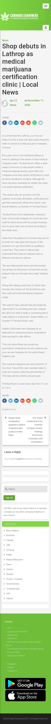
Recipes (9, 574)
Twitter (10, 667)
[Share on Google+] (22, 122)
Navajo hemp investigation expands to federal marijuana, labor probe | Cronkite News (16, 426)
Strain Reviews (12, 584)
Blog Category (12, 530)
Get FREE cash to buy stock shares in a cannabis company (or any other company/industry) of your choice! (25, 511)
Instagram (12, 664)
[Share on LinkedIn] (16, 122)
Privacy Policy (13, 652)
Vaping (9, 598)
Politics (9, 569)
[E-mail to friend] (40, 122)
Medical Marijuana (14, 560)
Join (9, 628)
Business (10, 535)
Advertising (12, 635)
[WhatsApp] (34, 122)
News (5, 40)
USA (8, 593)
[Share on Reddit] (28, 122)
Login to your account (17, 631)
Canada (9, 540)
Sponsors (11, 638)
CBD (8, 545)
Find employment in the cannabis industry (25, 649)
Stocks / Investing (14, 579)
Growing (10, 550)
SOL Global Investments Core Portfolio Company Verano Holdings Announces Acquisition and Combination (34, 430)
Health (9, 555)
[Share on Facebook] (4, 122)
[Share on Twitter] (10, 122)
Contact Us (12, 671)
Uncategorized (12, 589)
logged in (20, 459)
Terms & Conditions (16, 656)
